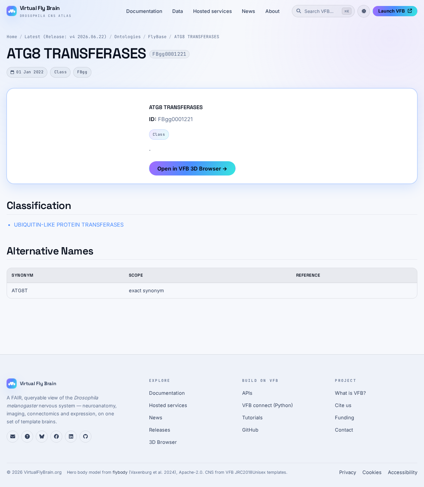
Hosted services (212, 11)
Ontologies (127, 36)
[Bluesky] (42, 437)
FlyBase (157, 36)
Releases (159, 430)
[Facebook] (56, 437)
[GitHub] (85, 437)
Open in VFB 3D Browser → (192, 168)
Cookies (372, 472)
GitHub (250, 430)
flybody (120, 472)
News (248, 11)
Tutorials (252, 418)
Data (177, 11)
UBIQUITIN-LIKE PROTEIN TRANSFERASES (69, 224)
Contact (344, 430)
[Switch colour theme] (363, 11)
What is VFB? (350, 393)
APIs (247, 393)
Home (12, 36)
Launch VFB (391, 11)
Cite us (343, 405)
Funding (344, 418)
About (272, 11)
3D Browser (163, 442)
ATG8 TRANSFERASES (196, 36)
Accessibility (402, 472)
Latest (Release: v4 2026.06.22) (66, 36)
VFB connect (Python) (267, 405)
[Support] (13, 437)
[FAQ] (27, 437)
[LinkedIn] (71, 437)
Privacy (347, 472)
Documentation (144, 11)
